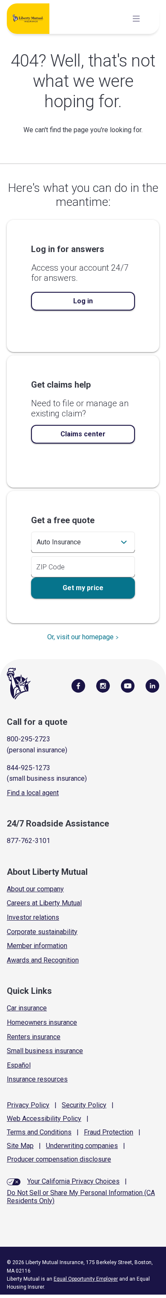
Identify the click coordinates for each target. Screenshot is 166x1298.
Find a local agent (33, 793)
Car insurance (27, 1008)
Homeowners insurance (42, 1022)
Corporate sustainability (42, 932)
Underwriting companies (82, 1146)
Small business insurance (45, 1051)
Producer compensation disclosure (59, 1159)
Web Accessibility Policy (44, 1119)
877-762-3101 (28, 841)
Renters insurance (33, 1037)
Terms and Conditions (39, 1132)
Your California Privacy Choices (73, 1181)
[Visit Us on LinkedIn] (152, 685)
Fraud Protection (108, 1132)
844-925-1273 (28, 768)
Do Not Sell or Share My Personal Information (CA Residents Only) (81, 1197)
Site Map (20, 1146)
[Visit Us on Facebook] (78, 685)
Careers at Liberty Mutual (44, 903)
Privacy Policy (28, 1105)
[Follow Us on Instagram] (103, 685)
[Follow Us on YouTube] (128, 685)
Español (19, 1065)
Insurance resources (37, 1079)
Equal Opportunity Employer (86, 1279)
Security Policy (84, 1105)
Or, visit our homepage (80, 637)
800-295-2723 (28, 739)
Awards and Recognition (43, 960)
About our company (35, 889)
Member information (37, 946)
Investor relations (33, 917)
